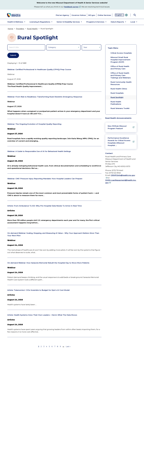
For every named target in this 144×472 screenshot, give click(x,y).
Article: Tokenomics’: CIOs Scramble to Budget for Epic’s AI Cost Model (38, 290)
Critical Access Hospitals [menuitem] (121, 53)
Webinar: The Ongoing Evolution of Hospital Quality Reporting (34, 124)
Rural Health (32, 29)
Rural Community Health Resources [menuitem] (121, 83)
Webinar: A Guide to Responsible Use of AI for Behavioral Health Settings (39, 151)
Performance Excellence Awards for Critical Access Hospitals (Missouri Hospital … (119, 141)
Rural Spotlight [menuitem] (116, 97)
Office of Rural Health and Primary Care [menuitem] (119, 67)
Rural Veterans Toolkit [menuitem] (119, 108)
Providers (20, 29)
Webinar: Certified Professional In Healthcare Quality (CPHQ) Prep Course (39, 69)
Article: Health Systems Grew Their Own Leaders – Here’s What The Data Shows (42, 315)
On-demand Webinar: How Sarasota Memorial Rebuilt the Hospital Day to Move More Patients (48, 263)
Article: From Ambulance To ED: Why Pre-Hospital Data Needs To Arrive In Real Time (44, 206)
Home (10, 29)
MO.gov (91, 15)
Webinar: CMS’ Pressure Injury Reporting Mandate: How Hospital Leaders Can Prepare (44, 179)
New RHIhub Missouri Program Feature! (117, 127)
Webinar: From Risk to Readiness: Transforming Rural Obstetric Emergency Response (44, 97)
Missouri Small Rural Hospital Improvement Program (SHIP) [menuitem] (120, 59)
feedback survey (71, 7)
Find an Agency (62, 15)
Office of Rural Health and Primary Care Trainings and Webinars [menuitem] (120, 75)
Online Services (104, 15)
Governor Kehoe (79, 15)
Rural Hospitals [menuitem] (117, 93)
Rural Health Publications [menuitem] (115, 103)
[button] (14, 22)
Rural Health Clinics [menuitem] (118, 89)
